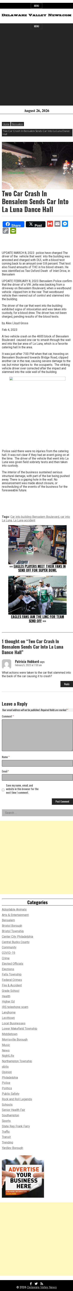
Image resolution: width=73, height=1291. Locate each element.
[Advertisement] (36, 69)
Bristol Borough (12, 925)
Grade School (10, 991)
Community (9, 947)
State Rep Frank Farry (16, 1126)
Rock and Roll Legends (17, 1099)
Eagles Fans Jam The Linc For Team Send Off (37, 618)
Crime (6, 958)
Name (6, 757)
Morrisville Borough (15, 1039)
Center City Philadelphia (17, 936)
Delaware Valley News (42, 1287)
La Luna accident (24, 520)
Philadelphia (10, 1077)
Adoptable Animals (14, 909)
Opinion (7, 1072)
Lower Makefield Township (19, 1028)
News (6, 1050)
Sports (6, 1121)
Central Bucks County (16, 942)
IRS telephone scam (15, 1007)
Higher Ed (8, 1001)
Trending (7, 1142)
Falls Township (12, 974)
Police (6, 1083)
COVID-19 (8, 953)
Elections (8, 969)
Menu (36, 6)
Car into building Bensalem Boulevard (34, 517)
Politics (7, 1088)
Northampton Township (17, 1061)
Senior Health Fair (13, 1110)
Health (6, 996)
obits (5, 1066)
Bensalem (17, 124)
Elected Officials (12, 963)
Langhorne (9, 1012)
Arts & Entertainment (15, 915)
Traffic (6, 1132)
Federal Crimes (12, 980)
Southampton (10, 1115)
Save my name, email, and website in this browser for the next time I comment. (22, 789)
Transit (6, 1137)
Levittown (8, 1018)
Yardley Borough (12, 1148)
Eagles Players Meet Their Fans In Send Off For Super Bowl (40, 568)
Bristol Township (13, 931)
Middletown (9, 1034)
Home (6, 124)
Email (5, 771)
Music (6, 1045)
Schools (7, 1104)
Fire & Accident (12, 985)
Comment (8, 716)
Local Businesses (13, 1023)
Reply (66, 684)
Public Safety (10, 1093)
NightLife (8, 1055)
